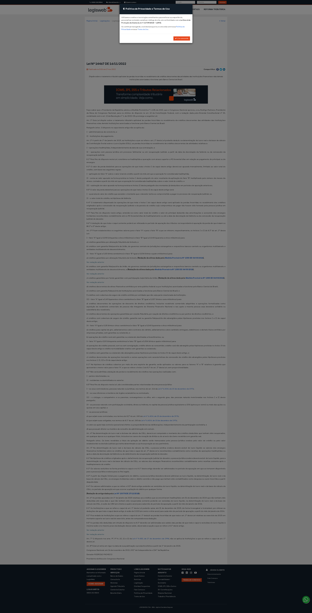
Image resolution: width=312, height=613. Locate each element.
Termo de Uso (143, 29)
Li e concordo (182, 38)
